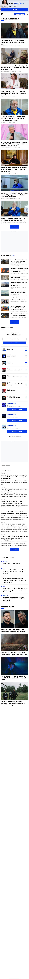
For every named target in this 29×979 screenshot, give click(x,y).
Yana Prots (4, 96)
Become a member (17, 409)
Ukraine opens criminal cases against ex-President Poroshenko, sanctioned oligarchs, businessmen (14, 143)
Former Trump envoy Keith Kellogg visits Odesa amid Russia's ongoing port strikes (18, 308)
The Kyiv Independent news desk (10, 222)
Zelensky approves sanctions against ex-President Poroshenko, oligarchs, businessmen (14, 169)
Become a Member (19, 14)
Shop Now (14, 9)
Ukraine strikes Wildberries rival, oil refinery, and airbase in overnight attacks (19, 270)
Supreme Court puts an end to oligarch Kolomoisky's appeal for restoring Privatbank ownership (14, 194)
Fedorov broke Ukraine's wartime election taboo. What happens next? (13, 630)
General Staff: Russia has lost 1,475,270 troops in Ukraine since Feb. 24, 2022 (19, 261)
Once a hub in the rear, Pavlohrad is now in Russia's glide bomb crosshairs (14, 653)
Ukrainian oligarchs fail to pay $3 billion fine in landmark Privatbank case (12, 42)
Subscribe (14, 343)
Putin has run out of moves (18, 299)
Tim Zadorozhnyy (6, 147)
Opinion (5, 561)
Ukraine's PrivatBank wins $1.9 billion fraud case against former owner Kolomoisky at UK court (13, 118)
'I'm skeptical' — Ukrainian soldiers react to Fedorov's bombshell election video (14, 677)
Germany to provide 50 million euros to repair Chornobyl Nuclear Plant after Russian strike (15, 590)
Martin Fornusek (6, 198)
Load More (14, 226)
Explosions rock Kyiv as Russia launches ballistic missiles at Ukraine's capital (19, 284)
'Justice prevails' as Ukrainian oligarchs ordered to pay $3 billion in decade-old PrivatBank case (14, 67)
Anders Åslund (15, 301)
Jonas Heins (14, 317)
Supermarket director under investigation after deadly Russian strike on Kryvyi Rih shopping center (14, 476)
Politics (5, 595)
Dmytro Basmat (15, 273)
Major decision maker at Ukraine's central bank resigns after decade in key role (13, 93)
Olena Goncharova (16, 287)
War (4, 568)
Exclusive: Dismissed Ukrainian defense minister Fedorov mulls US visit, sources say (13, 703)
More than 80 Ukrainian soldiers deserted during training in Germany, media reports (14, 580)
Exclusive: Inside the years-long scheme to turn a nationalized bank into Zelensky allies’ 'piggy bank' (14, 538)
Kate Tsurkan (15, 311)
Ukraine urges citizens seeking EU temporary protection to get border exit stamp (14, 598)
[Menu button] (27, 14)
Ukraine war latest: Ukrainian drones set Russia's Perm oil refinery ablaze (18, 293)
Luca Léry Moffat (6, 45)
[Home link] (2, 14)
